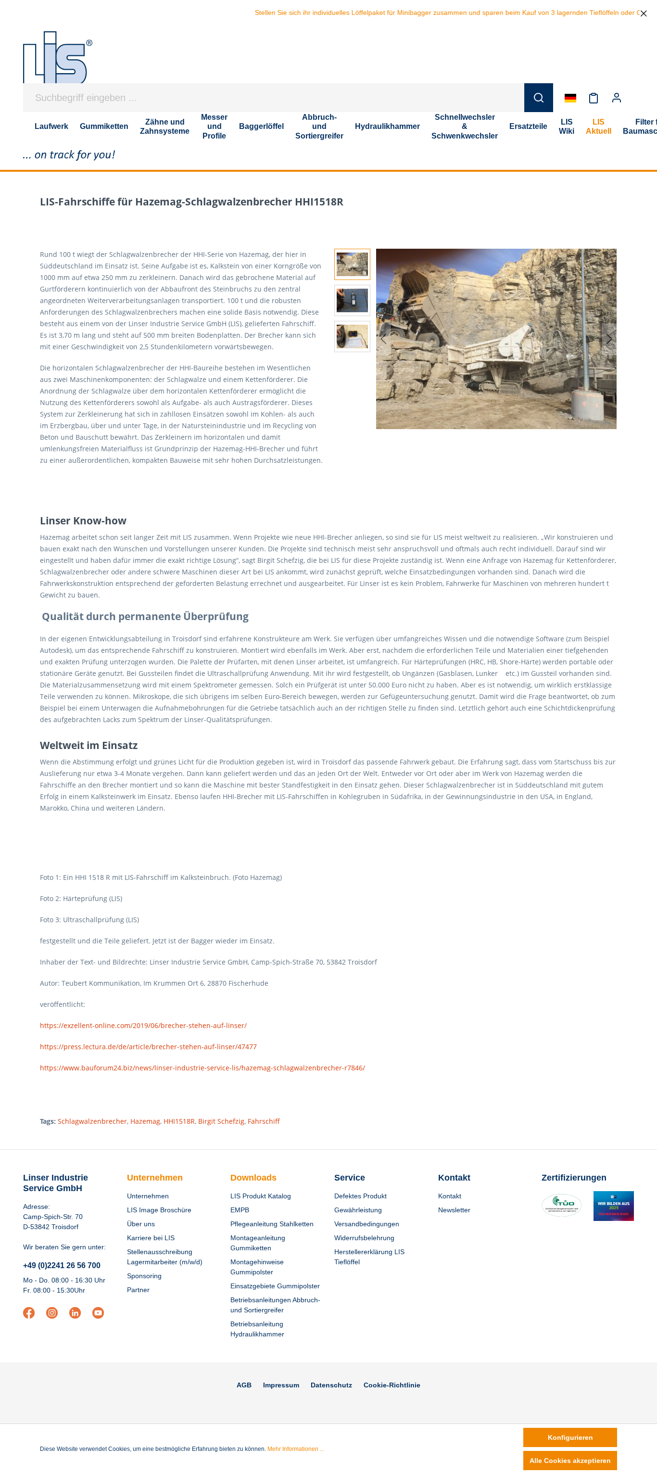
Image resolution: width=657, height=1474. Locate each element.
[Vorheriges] (383, 339)
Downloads (253, 1177)
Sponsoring (144, 1276)
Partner (138, 1290)
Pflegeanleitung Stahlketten (272, 1224)
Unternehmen (155, 1177)
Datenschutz (331, 1385)
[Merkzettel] (593, 97)
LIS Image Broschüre (159, 1210)
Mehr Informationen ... (295, 1449)
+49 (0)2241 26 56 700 (62, 1265)
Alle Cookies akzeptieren (570, 1460)
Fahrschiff (264, 1121)
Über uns (141, 1224)
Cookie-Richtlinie (392, 1385)
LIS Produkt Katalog (260, 1196)
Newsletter (454, 1210)
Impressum (281, 1385)
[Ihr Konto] (616, 97)
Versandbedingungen (366, 1224)
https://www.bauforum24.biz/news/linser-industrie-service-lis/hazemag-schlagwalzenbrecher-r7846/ (202, 1067)
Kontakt (449, 1196)
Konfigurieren (570, 1437)
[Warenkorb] (634, 97)
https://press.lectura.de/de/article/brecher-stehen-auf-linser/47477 (148, 1046)
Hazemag (145, 1121)
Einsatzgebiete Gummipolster (275, 1286)
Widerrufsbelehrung (364, 1238)
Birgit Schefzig (221, 1121)
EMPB (239, 1210)
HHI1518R (179, 1121)
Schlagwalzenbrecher (92, 1121)
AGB (244, 1385)
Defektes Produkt (360, 1196)
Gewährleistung (358, 1210)
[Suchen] (538, 97)
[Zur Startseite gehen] (57, 63)
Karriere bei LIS (151, 1238)
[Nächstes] (609, 339)
